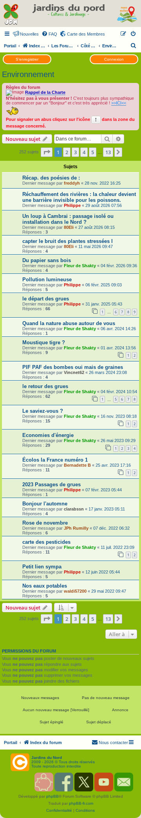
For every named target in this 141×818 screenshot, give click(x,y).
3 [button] (75, 152)
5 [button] (92, 152)
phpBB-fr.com (81, 803)
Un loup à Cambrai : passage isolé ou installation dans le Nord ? (68, 219)
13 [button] (108, 152)
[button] (46, 152)
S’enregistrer (27, 59)
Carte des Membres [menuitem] (86, 34)
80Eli (69, 227)
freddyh (72, 183)
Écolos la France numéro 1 (55, 460)
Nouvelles (29, 34)
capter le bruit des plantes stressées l (67, 241)
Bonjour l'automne (44, 504)
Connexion (114, 59)
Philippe (72, 205)
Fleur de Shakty (80, 265)
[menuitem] (49, 34)
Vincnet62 (74, 372)
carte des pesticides (46, 542)
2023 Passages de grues (51, 484)
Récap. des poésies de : (51, 178)
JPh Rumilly (76, 528)
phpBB (52, 796)
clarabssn (74, 509)
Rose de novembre (45, 523)
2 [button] (66, 152)
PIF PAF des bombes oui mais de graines (72, 367)
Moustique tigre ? (43, 342)
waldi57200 (75, 591)
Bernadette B (77, 465)
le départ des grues (45, 299)
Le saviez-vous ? (42, 411)
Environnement (28, 74)
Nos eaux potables (44, 586)
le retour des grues (45, 386)
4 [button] (84, 152)
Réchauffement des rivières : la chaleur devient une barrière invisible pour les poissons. (79, 197)
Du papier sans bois (46, 260)
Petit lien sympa (41, 567)
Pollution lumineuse (47, 279)
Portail (10, 45)
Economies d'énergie (48, 435)
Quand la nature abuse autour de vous (68, 323)
